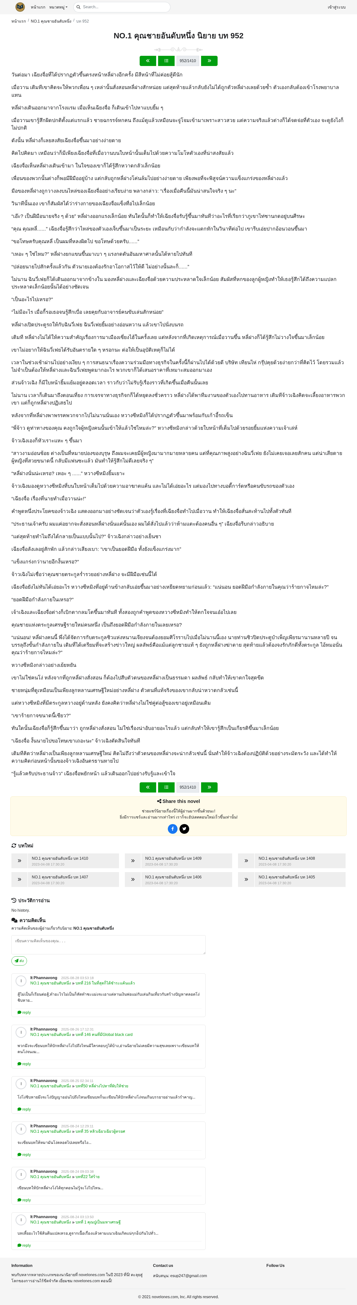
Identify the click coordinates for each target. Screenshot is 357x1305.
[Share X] (184, 829)
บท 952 (82, 21)
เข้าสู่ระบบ (337, 7)
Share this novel (181, 801)
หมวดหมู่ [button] (57, 7)
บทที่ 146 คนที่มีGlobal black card (104, 1034)
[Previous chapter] (148, 61)
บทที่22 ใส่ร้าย (88, 1177)
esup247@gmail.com (188, 1276)
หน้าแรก (38, 7)
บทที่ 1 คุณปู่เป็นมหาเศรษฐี (98, 1222)
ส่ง (21, 961)
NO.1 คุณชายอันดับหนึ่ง (51, 21)
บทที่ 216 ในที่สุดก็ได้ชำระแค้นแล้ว (105, 983)
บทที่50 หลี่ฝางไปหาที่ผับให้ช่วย (102, 1086)
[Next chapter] (209, 61)
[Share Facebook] (173, 829)
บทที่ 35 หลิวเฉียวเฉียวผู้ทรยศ (100, 1131)
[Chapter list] (166, 61)
